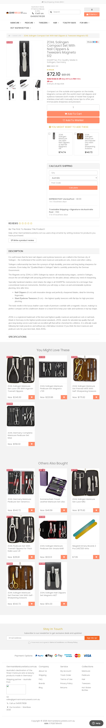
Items (92, 14)
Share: (90, 42)
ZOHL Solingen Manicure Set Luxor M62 (83, 500)
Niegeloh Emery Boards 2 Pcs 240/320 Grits (84, 547)
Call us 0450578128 (38, 15)
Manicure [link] (86, 671)
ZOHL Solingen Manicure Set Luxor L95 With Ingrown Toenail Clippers (20, 388)
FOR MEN (84, 22)
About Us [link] (43, 671)
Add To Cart (74, 113)
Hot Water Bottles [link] (86, 688)
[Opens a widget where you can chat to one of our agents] (96, 723)
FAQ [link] (40, 679)
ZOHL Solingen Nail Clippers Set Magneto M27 (53, 594)
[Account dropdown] (92, 9)
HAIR (55, 22)
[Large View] (11, 84)
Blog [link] (41, 687)
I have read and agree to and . (54, 642)
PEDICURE (29, 22)
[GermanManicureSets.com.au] (16, 11)
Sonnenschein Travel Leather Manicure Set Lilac (52, 500)
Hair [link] (83, 679)
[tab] (53, 223)
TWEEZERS (43, 22)
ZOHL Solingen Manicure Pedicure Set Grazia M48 (52, 547)
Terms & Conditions (57, 642)
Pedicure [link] (86, 675)
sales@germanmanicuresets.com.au (23, 699)
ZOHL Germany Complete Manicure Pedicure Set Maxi (20, 435)
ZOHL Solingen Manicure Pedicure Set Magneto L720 (51, 388)
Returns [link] (63, 687)
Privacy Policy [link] (66, 683)
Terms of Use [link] (66, 679)
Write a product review (23, 240)
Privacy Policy (72, 642)
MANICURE (15, 22)
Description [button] (16, 251)
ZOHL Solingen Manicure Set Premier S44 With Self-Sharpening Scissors (20, 595)
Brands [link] (42, 683)
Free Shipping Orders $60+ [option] (53, 2)
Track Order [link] (65, 675)
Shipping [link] (42, 675)
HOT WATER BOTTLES (20, 28)
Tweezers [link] (86, 683)
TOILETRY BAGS (69, 22)
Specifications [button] (17, 336)
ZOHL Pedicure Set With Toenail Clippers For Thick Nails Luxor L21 (20, 548)
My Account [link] (65, 671)
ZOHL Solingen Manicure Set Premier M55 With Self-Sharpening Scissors (84, 388)
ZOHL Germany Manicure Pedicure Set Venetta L (19, 500)
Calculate (73, 187)
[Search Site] (51, 12)
